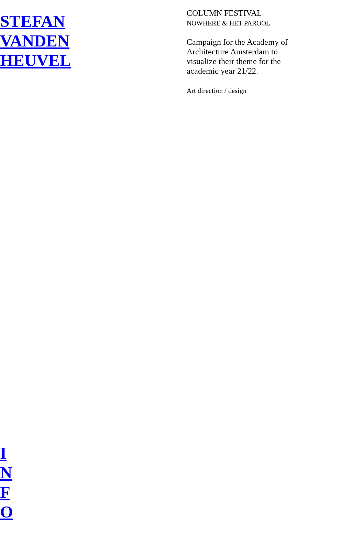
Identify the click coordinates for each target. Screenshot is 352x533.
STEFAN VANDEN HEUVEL (35, 41)
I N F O (6, 482)
